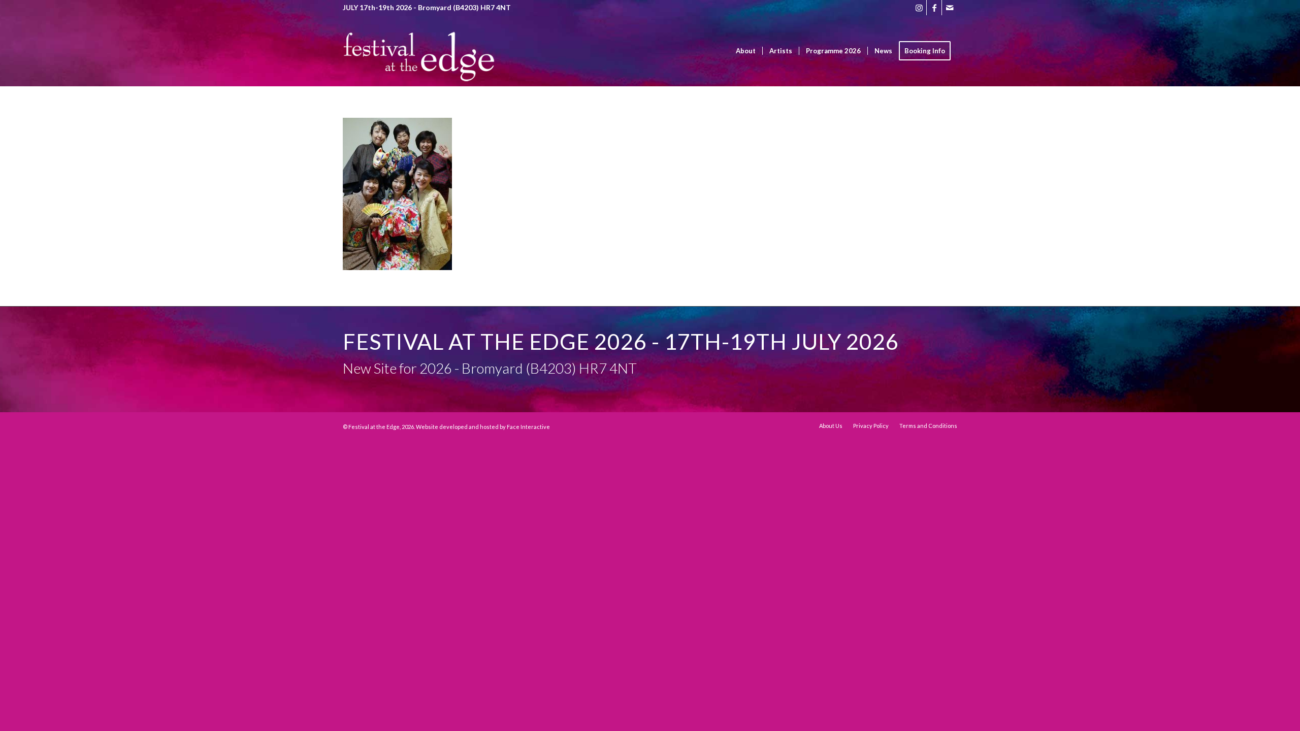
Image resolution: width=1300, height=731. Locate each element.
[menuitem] (745, 50)
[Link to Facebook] (934, 7)
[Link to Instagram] (919, 7)
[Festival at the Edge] (419, 66)
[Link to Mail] (949, 7)
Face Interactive (528, 426)
